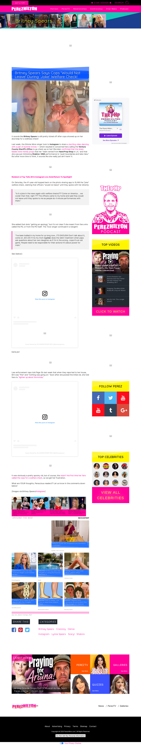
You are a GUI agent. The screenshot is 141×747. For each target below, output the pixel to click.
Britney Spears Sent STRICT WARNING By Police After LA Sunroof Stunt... (76, 512)
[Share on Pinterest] (20, 630)
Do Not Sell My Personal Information (70, 736)
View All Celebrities (110, 495)
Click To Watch (110, 311)
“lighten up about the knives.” (31, 377)
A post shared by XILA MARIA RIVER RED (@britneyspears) (44, 344)
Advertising (57, 726)
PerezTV (66, 9)
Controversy (96, 9)
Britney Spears (46, 629)
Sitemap (83, 726)
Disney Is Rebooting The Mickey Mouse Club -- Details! (38, 512)
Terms (75, 726)
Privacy (67, 726)
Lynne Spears (59, 634)
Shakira (80, 634)
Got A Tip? (20, 3)
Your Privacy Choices (72, 743)
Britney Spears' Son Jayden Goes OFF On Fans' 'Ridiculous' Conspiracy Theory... (21, 513)
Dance (71, 629)
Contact (92, 726)
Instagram (40, 491)
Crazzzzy (61, 629)
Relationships (80, 9)
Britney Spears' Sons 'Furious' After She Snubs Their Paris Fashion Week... (58, 512)
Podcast (124, 9)
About (47, 726)
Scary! (71, 634)
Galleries (124, 706)
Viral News (111, 9)
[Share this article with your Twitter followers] (27, 630)
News (101, 706)
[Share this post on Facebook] (14, 630)
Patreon (54, 9)
